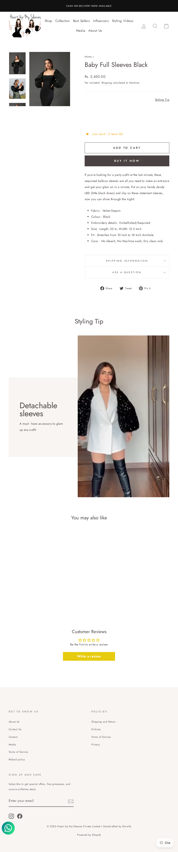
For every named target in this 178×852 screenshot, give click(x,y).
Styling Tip (162, 99)
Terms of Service (18, 752)
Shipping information (127, 261)
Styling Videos (122, 20)
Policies (96, 729)
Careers (13, 737)
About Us (95, 30)
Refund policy (17, 759)
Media (80, 30)
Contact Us (15, 729)
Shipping (106, 82)
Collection (62, 20)
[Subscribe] (71, 801)
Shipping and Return (103, 721)
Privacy (95, 744)
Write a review (89, 656)
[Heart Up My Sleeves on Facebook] (19, 816)
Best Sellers (81, 20)
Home (88, 56)
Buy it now (127, 161)
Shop (48, 20)
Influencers (101, 20)
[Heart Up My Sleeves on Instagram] (11, 816)
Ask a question (126, 272)
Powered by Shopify (89, 835)
